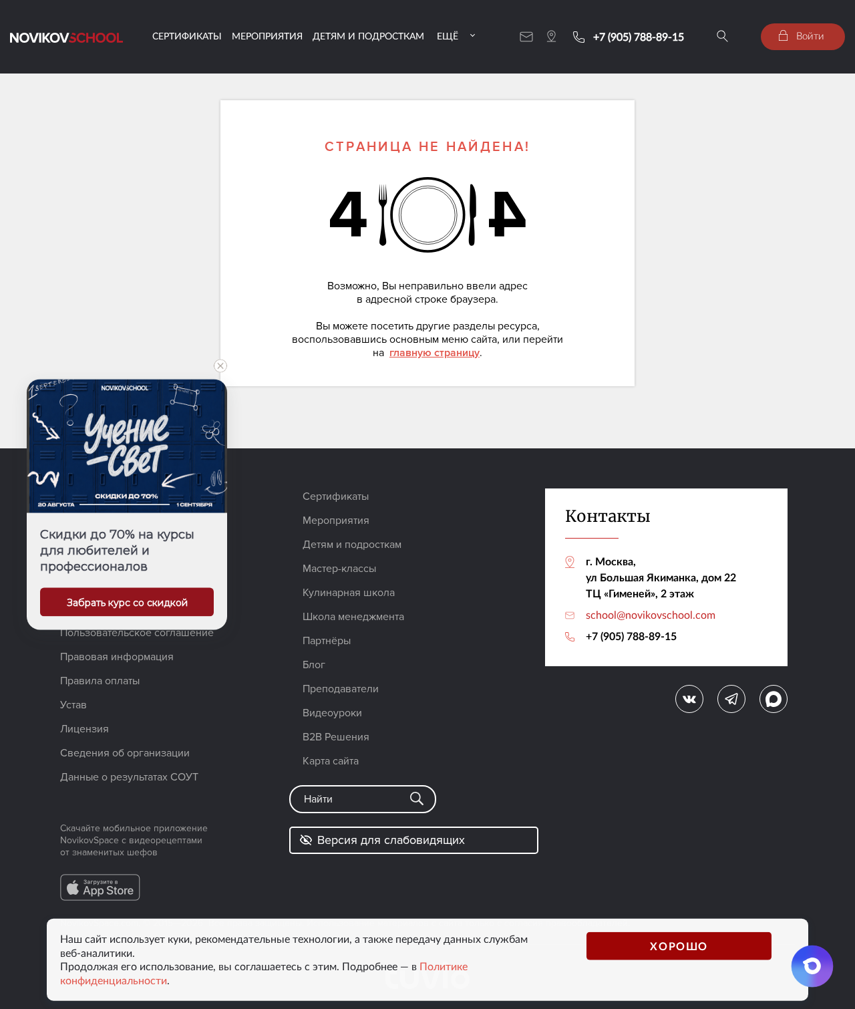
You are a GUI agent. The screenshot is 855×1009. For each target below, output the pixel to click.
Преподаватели (341, 689)
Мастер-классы (339, 568)
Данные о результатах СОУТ (129, 777)
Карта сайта (331, 761)
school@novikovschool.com (650, 614)
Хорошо (679, 945)
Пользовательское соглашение (137, 632)
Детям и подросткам (368, 35)
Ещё (447, 35)
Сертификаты (187, 35)
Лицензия (84, 729)
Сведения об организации (125, 753)
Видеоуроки (332, 713)
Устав (73, 705)
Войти (809, 35)
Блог (314, 665)
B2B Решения (336, 737)
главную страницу (434, 352)
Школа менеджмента (353, 616)
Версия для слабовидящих (391, 840)
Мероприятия (267, 35)
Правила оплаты (100, 681)
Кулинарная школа (349, 592)
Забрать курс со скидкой (127, 603)
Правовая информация (117, 657)
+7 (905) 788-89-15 (638, 36)
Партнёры (327, 640)
